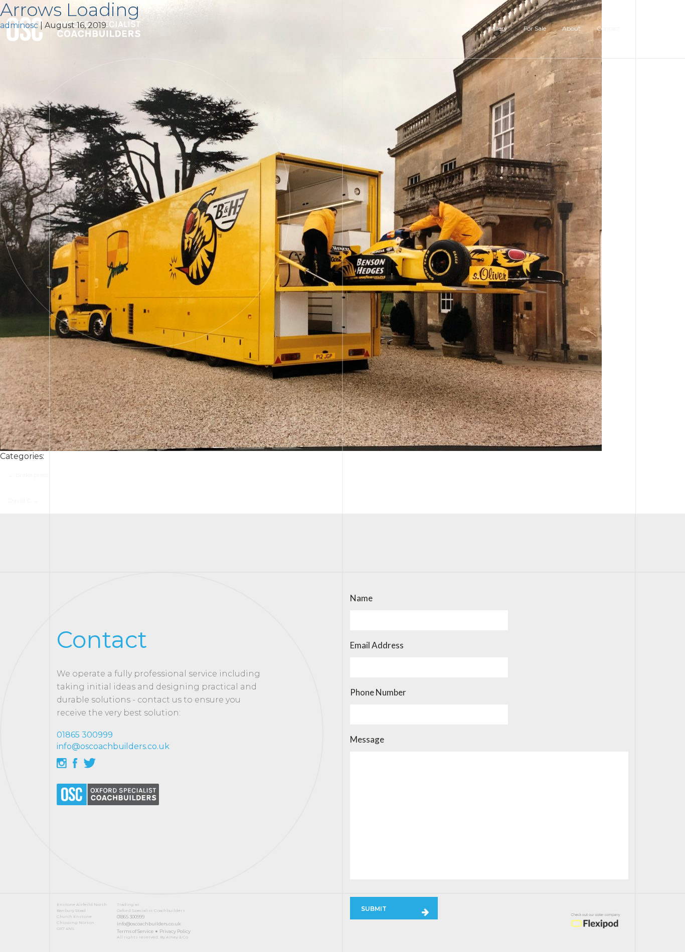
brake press (28, 475)
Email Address (377, 645)
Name (361, 598)
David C (23, 500)
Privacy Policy (175, 931)
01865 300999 (130, 916)
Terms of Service (135, 931)
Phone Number (378, 692)
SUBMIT (374, 908)
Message (367, 740)
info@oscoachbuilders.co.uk (149, 923)
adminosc (19, 25)
